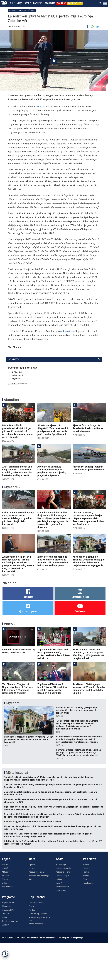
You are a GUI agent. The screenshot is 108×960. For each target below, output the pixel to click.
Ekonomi (5, 876)
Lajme (11, 3)
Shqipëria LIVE (8, 910)
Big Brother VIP (8, 903)
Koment (32, 868)
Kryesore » (12, 487)
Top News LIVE (75, 3)
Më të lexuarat (17, 773)
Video (19, 3)
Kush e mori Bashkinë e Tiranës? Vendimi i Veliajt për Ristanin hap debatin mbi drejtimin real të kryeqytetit (89, 562)
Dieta (85, 879)
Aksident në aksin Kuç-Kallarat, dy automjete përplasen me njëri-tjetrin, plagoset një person (51, 472)
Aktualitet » (12, 400)
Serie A (59, 883)
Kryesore (22, 10)
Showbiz (86, 864)
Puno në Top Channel (38, 914)
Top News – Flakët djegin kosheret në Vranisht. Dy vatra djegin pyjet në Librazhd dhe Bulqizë (89, 688)
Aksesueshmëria (36, 924)
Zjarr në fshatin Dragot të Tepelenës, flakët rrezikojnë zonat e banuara (88, 430)
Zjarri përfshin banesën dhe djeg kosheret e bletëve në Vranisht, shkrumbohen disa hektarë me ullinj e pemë (17, 472)
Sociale (5, 879)
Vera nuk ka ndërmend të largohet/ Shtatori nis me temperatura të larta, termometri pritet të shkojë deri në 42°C (50, 800)
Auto (31, 879)
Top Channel (28, 596)
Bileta (31, 906)
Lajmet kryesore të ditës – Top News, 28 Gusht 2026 (18, 651)
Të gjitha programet (10, 921)
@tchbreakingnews (28, 611)
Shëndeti (86, 876)
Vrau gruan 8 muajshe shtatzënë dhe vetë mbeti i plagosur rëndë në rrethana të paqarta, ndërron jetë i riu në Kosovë (52, 827)
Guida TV (5, 925)
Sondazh (13, 359)
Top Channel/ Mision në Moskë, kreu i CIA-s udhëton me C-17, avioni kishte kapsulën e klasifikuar (52, 688)
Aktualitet (13, 10)
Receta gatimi (89, 883)
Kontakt (32, 910)
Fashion (86, 872)
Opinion (32, 864)
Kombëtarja (61, 864)
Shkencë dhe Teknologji (39, 876)
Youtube (61, 3)
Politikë (5, 864)
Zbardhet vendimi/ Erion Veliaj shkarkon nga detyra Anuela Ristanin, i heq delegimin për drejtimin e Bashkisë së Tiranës (53, 785)
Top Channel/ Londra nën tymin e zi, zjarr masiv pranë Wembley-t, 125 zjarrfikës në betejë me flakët (88, 654)
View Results (23, 383)
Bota (32, 859)
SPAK (38, 106)
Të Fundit (31, 10)
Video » (9, 624)
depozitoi (67, 331)
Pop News (37, 3)
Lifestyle (86, 868)
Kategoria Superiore (64, 868)
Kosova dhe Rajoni (36, 872)
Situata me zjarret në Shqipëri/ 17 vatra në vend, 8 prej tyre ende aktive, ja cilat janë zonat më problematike (52, 431)
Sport (28, 3)
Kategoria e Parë (63, 872)
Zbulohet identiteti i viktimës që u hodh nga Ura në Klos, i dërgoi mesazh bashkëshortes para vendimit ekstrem (50, 793)
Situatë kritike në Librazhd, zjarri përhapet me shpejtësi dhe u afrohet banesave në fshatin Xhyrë (77, 711)
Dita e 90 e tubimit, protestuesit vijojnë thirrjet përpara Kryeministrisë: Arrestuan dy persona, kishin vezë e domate (17, 433)
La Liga (59, 879)
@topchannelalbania (80, 596)
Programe (50, 3)
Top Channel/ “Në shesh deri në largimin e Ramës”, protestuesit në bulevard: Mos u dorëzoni (53, 654)
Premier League (62, 876)
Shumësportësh (62, 887)
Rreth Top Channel (36, 903)
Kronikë (5, 868)
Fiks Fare (5, 914)
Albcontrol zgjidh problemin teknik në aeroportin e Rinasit (89, 470)
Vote (13, 383)
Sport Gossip (61, 890)
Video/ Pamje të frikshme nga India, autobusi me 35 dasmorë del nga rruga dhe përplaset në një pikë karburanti (18, 520)
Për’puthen (6, 906)
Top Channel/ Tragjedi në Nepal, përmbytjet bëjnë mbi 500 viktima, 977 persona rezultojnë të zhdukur (17, 688)
